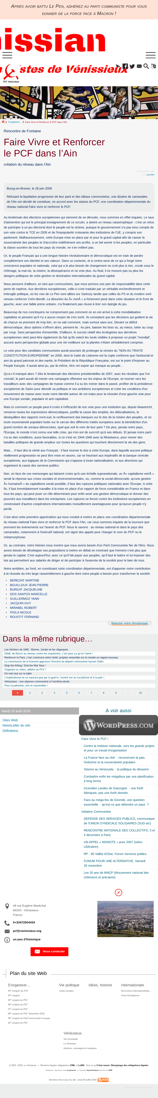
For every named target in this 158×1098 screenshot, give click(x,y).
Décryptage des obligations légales (129, 1065)
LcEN (81, 1065)
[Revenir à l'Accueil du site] (4, 122)
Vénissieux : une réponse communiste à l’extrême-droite (36, 681)
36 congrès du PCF (18, 1004)
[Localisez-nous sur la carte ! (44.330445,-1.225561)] (118, 892)
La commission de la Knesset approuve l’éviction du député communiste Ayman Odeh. (54, 661)
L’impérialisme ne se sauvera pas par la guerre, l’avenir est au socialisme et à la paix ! (54, 677)
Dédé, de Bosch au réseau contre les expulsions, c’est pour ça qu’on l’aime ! (48, 653)
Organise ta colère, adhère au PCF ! (25, 669)
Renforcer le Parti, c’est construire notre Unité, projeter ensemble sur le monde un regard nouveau (61, 657)
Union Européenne (130, 995)
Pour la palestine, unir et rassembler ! (26, 685)
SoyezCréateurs (93, 1070)
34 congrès (14, 995)
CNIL (72, 1065)
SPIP (110, 1070)
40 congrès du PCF (18, 1022)
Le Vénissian (70, 1043)
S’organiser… (15, 122)
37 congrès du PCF (18, 1009)
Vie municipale (71, 1039)
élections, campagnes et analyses (80, 1048)
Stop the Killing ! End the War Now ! (25, 665)
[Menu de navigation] (7, 55)
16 (140, 692)
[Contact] (139, 66)
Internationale (132, 985)
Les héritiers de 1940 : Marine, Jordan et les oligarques (36, 649)
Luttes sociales (66, 991)
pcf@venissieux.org (27, 930)
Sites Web (10, 720)
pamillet (150, 174)
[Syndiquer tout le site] (103, 1079)
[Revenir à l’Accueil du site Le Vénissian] (11, 73)
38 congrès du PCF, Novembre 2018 (26, 1013)
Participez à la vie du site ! (137, 1087)
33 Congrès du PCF (18, 990)
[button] (118, 66)
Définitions (10, 731)
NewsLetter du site (16, 725)
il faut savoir (103, 1065)
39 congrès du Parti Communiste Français (29, 1018)
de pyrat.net (71, 1070)
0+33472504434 (24, 922)
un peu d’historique (27, 939)
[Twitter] (132, 66)
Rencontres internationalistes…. (136, 991)
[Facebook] (125, 66)
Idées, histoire (100, 985)
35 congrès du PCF (18, 999)
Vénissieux (73, 1033)
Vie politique (69, 985)
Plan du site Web (28, 973)
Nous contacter (54, 951)
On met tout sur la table (18, 673)
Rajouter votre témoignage (129, 623)
